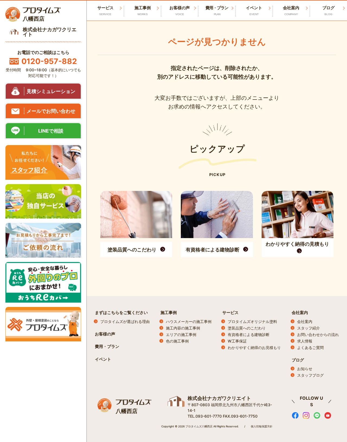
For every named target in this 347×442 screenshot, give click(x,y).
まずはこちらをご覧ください (121, 312)
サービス (230, 312)
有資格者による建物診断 (248, 334)
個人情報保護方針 (261, 426)
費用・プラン (216, 10)
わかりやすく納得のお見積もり (254, 347)
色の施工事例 (177, 341)
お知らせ (304, 368)
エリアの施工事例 (181, 334)
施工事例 (142, 10)
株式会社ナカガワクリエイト (219, 398)
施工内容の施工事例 (183, 328)
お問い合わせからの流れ (318, 334)
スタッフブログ (310, 375)
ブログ (328, 10)
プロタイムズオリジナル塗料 (252, 321)
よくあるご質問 (310, 347)
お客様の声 (179, 10)
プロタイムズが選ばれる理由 (125, 321)
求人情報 (304, 341)
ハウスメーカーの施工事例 (188, 321)
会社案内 (291, 10)
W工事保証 (237, 341)
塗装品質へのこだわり (247, 328)
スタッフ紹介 (308, 328)
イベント (254, 10)
